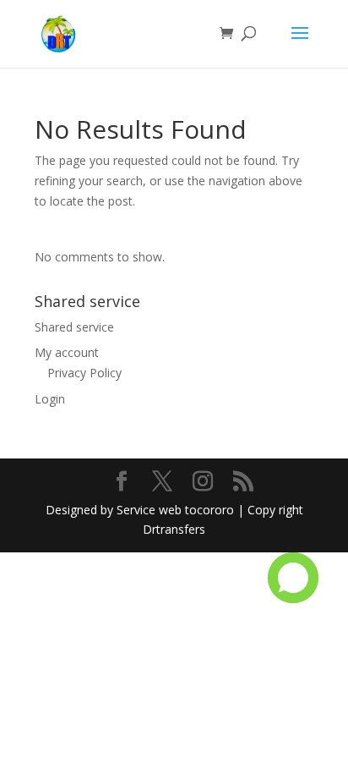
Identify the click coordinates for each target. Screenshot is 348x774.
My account (67, 352)
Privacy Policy (84, 373)
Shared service (74, 327)
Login (50, 399)
